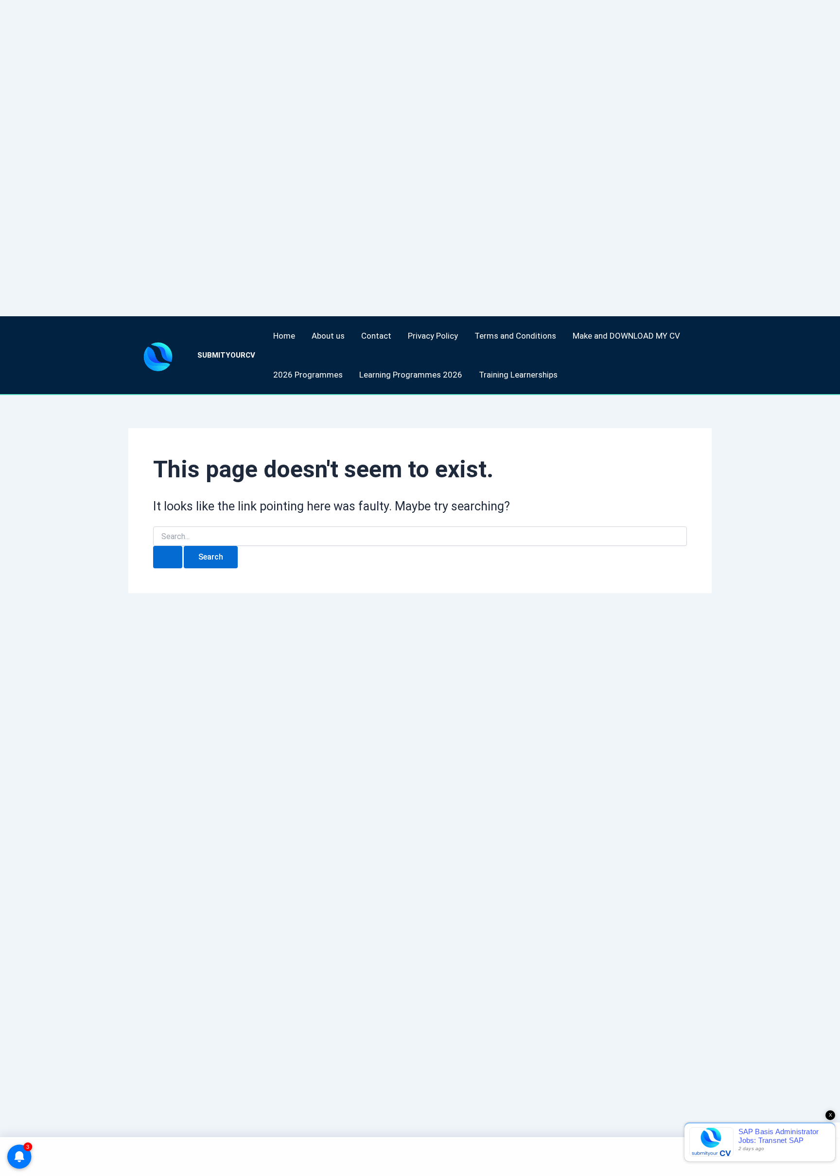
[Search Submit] (167, 557)
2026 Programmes (308, 375)
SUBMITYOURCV (226, 355)
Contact (376, 336)
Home (284, 336)
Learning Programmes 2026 (410, 375)
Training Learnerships (518, 375)
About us (328, 336)
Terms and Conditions (515, 336)
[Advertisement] (291, 146)
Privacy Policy (433, 336)
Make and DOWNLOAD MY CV (626, 336)
